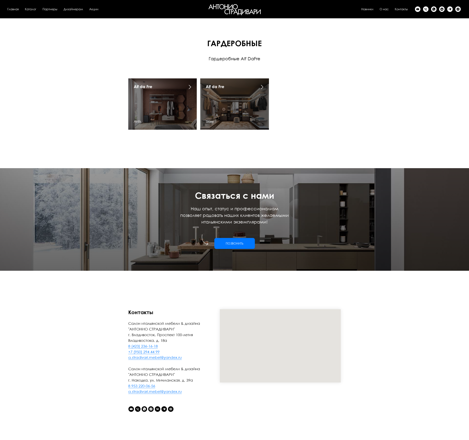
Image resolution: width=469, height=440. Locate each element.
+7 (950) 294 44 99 (144, 352)
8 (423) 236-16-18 (143, 346)
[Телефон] (426, 9)
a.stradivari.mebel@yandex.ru (155, 357)
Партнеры (50, 9)
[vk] (157, 409)
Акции (93, 9)
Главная (13, 9)
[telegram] (450, 9)
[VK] (442, 9)
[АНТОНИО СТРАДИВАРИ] (170, 409)
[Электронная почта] (417, 9)
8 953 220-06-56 (141, 386)
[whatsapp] (434, 9)
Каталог (30, 9)
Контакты (401, 9)
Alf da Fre (143, 86)
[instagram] (458, 9)
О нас (384, 9)
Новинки (367, 9)
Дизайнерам (73, 9)
